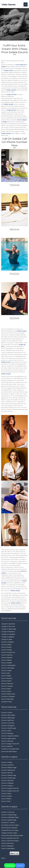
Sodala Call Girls (12, 94)
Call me (20, 865)
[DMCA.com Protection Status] (14, 853)
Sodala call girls (11, 90)
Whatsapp (10, 865)
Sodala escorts (8, 70)
